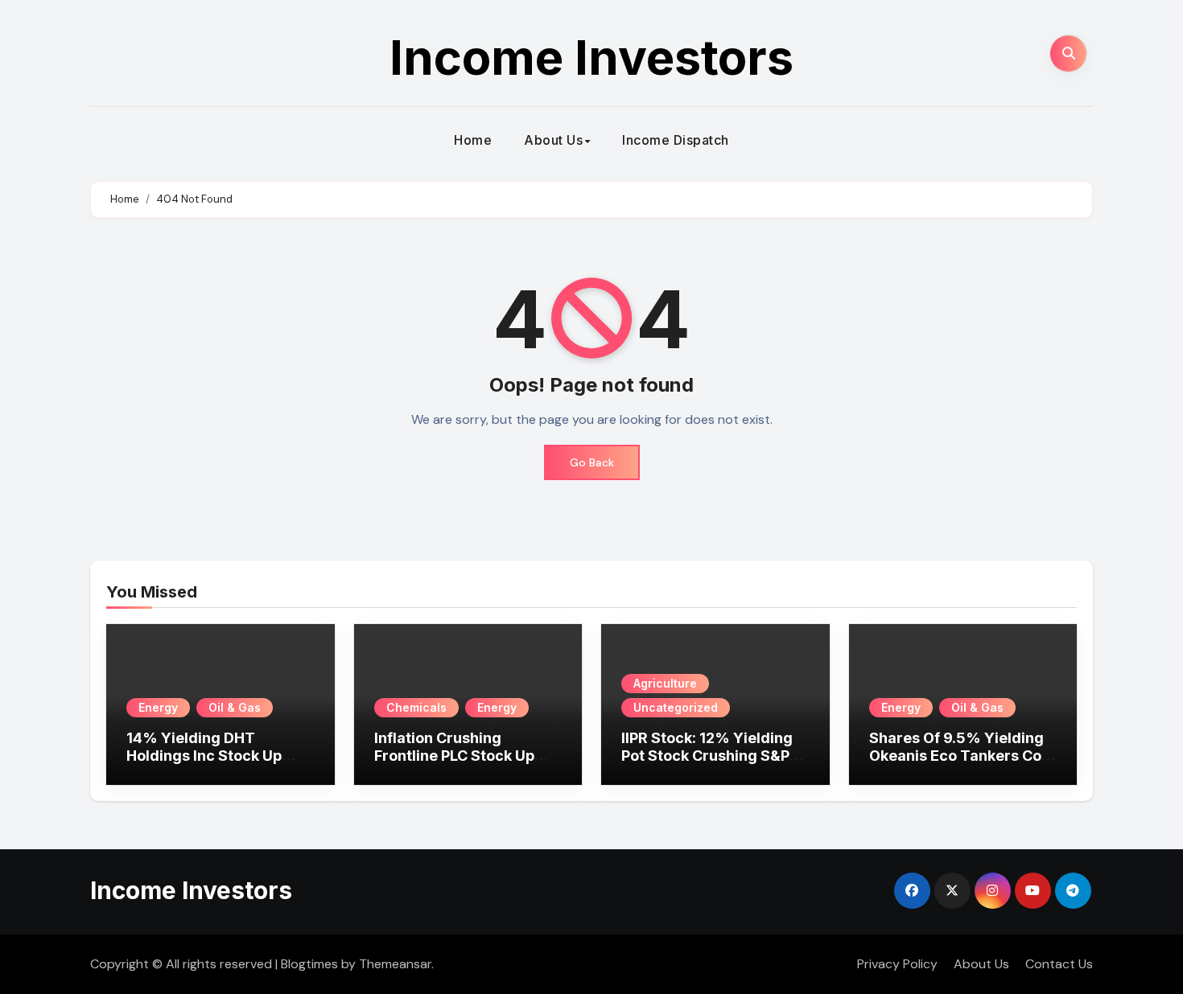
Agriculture (665, 683)
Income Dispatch (675, 140)
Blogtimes (309, 963)
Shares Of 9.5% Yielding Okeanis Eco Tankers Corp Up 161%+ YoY (963, 755)
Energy (158, 707)
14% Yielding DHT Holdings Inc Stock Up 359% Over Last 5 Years (213, 755)
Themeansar (395, 963)
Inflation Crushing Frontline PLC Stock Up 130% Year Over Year (454, 755)
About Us (553, 140)
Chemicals (416, 707)
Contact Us (1059, 963)
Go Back (592, 462)
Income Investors (591, 57)
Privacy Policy (897, 963)
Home (473, 140)
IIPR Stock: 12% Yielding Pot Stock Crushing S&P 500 (707, 755)
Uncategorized (675, 707)
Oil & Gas (234, 707)
